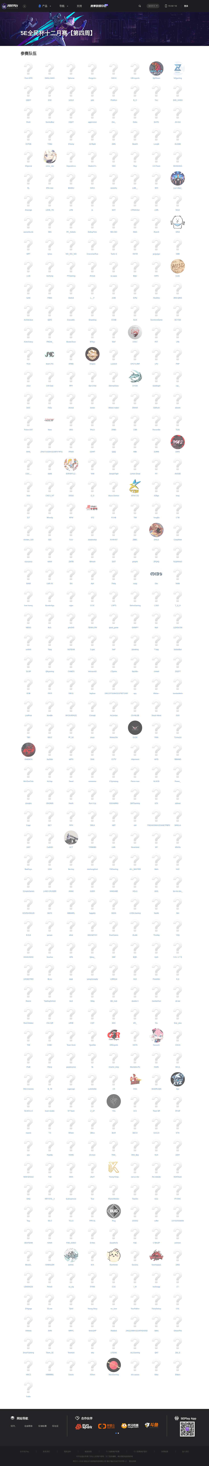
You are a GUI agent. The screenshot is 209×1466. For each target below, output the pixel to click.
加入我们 (185, 1451)
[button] (116, 1433)
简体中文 (152, 6)
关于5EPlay (24, 1451)
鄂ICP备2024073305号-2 (116, 1461)
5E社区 (55, 1426)
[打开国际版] (24, 6)
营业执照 (132, 1461)
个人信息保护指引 (140, 1451)
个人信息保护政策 (112, 1451)
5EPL (13, 1426)
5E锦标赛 (42, 1426)
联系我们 (46, 1451)
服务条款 (88, 1451)
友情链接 (164, 1451)
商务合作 (67, 1451)
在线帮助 (28, 1426)
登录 (186, 6)
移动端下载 (172, 6)
